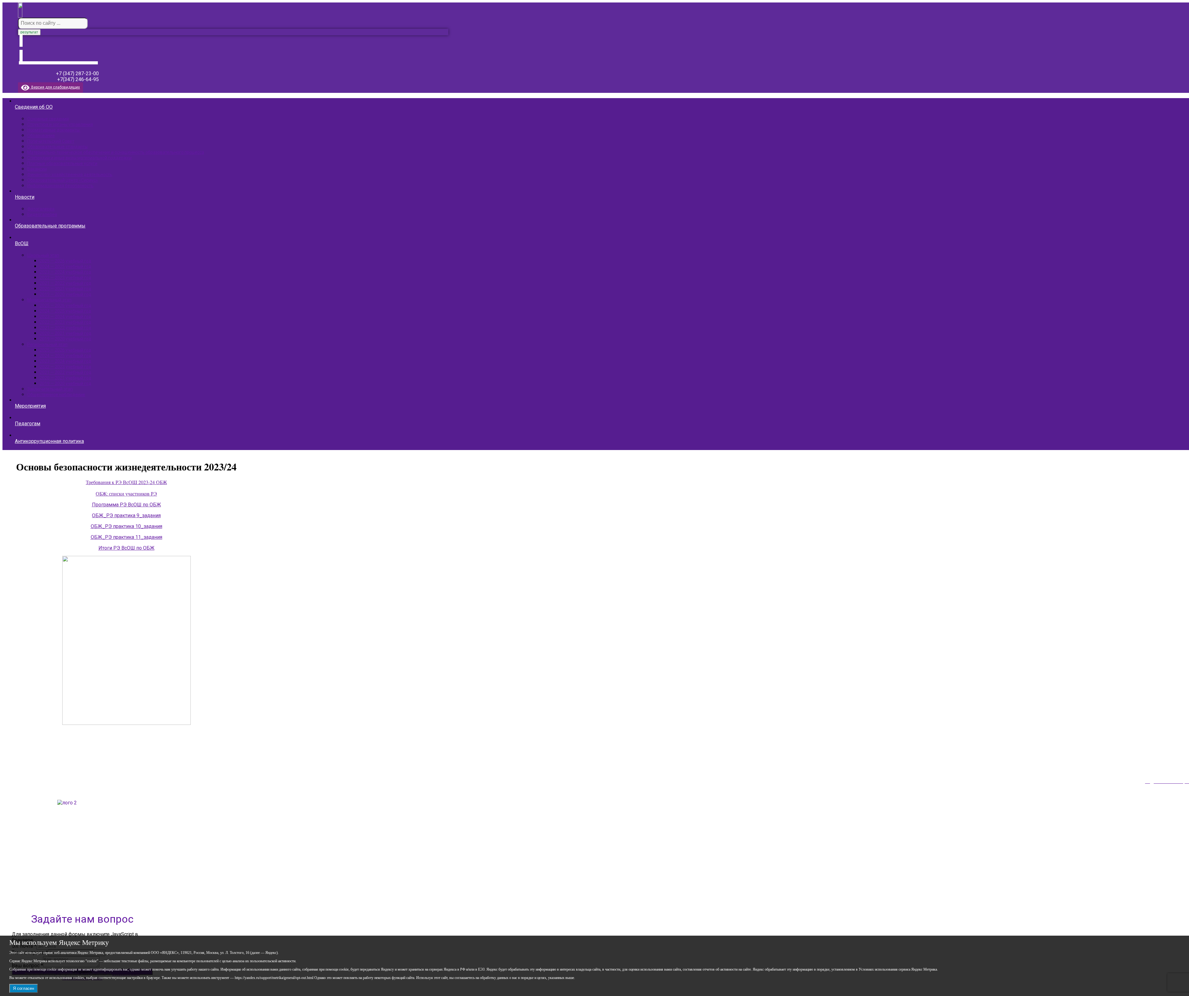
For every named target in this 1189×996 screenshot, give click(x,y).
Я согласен (23, 988)
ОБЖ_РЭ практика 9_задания (126, 515)
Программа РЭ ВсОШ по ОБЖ (126, 505)
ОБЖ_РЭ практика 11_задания (126, 537)
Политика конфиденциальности (46, 888)
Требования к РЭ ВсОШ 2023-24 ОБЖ (126, 482)
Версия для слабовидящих (54, 87)
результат (29, 32)
